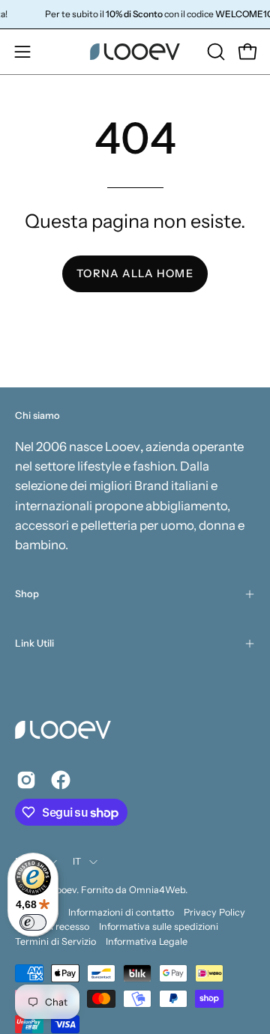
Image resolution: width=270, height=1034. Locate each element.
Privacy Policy (214, 912)
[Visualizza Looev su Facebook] (61, 780)
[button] (214, 51)
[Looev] (135, 51)
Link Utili (34, 643)
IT (77, 861)
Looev (64, 889)
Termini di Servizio (55, 941)
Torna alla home (134, 273)
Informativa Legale (147, 941)
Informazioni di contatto (121, 912)
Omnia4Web (157, 889)
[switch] (33, 922)
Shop (27, 593)
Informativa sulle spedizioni (158, 926)
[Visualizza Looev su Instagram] (26, 780)
